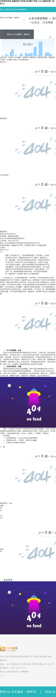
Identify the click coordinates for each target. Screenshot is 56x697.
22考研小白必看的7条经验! (15, 443)
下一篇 (9, 503)
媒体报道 (3, 231)
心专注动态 (4, 175)
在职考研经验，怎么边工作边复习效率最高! (22, 438)
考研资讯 (32, 57)
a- (2, 252)
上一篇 (2, 447)
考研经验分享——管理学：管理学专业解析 (21, 440)
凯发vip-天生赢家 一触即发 (9, 18)
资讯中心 (3, 62)
